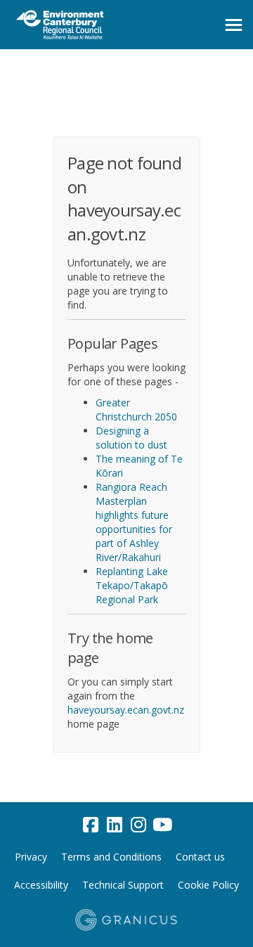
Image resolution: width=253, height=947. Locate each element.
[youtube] (162, 824)
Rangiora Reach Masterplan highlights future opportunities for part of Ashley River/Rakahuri (134, 522)
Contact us (200, 856)
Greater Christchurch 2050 (136, 409)
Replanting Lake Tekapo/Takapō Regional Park (132, 585)
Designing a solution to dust (131, 437)
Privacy (31, 856)
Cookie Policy (208, 884)
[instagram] (138, 824)
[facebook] (90, 824)
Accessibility (41, 884)
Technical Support (123, 884)
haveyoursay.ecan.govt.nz (125, 709)
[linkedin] (114, 824)
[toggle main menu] (233, 25)
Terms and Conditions (111, 856)
